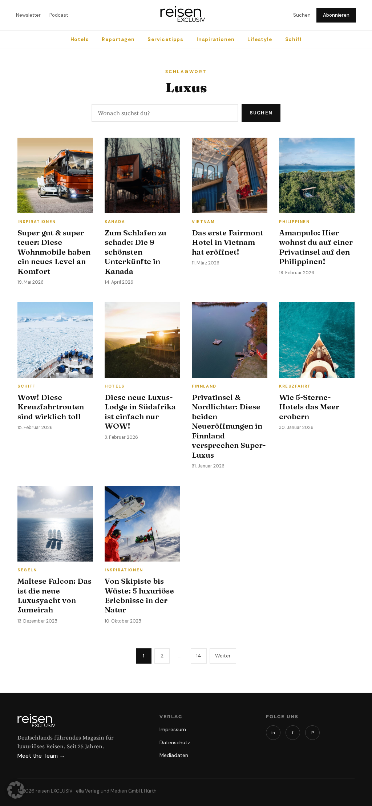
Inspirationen (215, 39)
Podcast (58, 15)
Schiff (293, 39)
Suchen (302, 15)
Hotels (79, 39)
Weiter (223, 655)
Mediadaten (173, 755)
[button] (16, 790)
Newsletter (28, 15)
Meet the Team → (41, 756)
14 (198, 655)
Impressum (172, 729)
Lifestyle (259, 39)
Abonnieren (336, 15)
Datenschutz (174, 742)
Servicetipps (165, 39)
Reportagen (118, 39)
